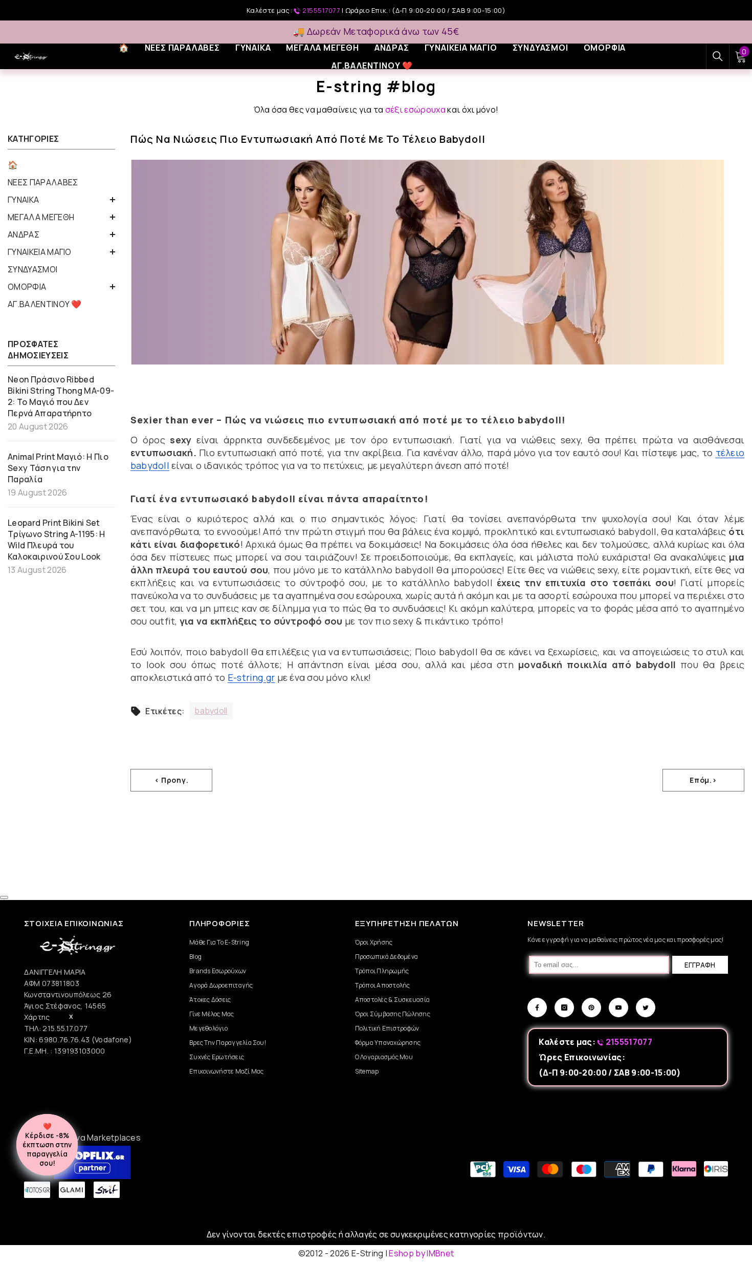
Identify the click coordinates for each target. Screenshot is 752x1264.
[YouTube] (618, 1007)
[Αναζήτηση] (718, 56)
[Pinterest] (591, 1007)
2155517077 (321, 10)
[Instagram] (564, 1007)
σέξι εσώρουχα (415, 109)
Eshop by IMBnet (421, 1253)
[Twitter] (645, 1007)
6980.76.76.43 (65, 1039)
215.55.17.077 (64, 1028)
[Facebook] (537, 1007)
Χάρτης (37, 1017)
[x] (87, 1063)
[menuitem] (61, 165)
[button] (61, 199)
